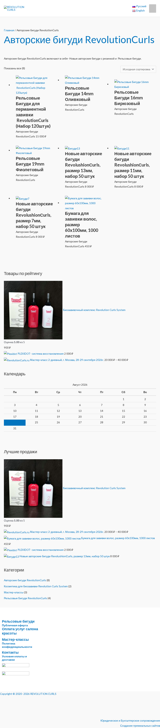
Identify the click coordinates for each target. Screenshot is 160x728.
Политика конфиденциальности (17, 645)
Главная (9, 30)
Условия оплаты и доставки (14, 658)
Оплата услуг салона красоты (20, 631)
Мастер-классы (13, 592)
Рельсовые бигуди (18, 621)
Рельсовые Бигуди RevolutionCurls (25, 598)
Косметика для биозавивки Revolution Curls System (36, 586)
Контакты (10, 652)
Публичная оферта (15, 625)
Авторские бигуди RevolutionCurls (25, 580)
